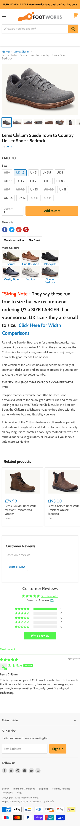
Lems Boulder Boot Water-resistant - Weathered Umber (22, 510)
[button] (22, 609)
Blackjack (50, 264)
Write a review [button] (40, 635)
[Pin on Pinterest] (26, 229)
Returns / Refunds (61, 788)
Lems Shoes (21, 51)
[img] (9, 659)
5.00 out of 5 (49, 596)
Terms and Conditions (24, 788)
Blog (19, 792)
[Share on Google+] (19, 229)
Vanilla (30, 279)
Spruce (11, 264)
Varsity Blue (11, 279)
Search (5, 788)
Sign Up (57, 749)
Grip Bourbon (30, 264)
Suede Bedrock (50, 281)
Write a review (17, 566)
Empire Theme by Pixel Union (17, 801)
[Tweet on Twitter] (12, 229)
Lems (9, 146)
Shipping (43, 788)
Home (6, 51)
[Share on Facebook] (4, 229)
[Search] (73, 29)
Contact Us (7, 792)
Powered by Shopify (43, 801)
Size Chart (34, 240)
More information (14, 240)
